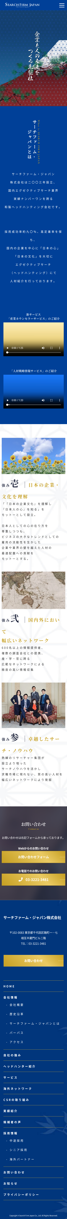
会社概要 (17, 1005)
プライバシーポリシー (21, 1194)
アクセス (17, 1042)
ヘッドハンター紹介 (19, 1066)
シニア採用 (19, 1150)
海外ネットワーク (17, 1088)
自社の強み (12, 1055)
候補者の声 (12, 1122)
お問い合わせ (33, 960)
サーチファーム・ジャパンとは (35, 1023)
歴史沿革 (17, 1014)
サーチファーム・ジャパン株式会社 (32, 917)
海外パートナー (22, 1159)
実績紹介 (10, 1111)
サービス (10, 1077)
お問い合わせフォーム (33, 857)
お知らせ (10, 1183)
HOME (9, 986)
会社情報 (10, 997)
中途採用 (17, 1140)
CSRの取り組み (16, 1100)
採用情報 (10, 1133)
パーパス (17, 1033)
